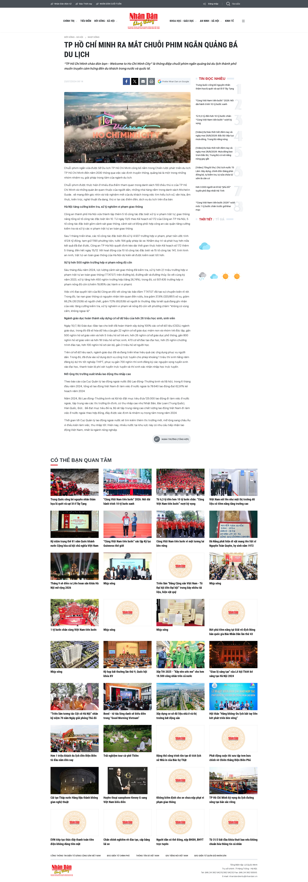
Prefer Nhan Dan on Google (175, 81)
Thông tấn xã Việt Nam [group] (147, 855)
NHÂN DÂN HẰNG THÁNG (143, 21)
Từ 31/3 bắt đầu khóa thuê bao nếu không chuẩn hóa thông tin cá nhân (233, 842)
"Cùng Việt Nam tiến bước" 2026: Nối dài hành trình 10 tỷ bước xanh (215, 102)
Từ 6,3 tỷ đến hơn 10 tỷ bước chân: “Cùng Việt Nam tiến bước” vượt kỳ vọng (214, 120)
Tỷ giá (219, 219)
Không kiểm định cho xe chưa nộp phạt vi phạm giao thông (180, 800)
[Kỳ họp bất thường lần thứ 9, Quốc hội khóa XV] (127, 654)
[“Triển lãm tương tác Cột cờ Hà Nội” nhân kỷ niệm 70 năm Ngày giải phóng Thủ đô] (75, 696)
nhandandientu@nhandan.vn (243, 876)
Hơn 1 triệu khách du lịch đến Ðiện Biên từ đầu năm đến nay (74, 758)
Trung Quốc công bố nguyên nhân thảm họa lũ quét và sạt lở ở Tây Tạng (215, 87)
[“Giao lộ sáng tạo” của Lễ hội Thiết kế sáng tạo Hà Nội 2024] (233, 654)
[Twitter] (134, 81)
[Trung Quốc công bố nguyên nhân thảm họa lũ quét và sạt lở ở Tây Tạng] (75, 482)
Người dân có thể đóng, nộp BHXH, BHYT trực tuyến (179, 842)
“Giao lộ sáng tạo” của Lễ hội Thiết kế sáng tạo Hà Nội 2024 (231, 674)
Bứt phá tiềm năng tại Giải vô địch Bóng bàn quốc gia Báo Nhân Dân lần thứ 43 (232, 632)
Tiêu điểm (85, 20)
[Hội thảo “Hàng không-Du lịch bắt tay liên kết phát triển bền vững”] (233, 696)
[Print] (151, 81)
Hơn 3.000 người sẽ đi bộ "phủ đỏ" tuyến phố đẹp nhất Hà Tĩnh (213, 189)
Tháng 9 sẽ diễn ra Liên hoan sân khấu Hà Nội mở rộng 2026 (74, 585)
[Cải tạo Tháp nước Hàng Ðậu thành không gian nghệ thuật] (75, 780)
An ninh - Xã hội (209, 20)
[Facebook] (126, 81)
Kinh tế (229, 20)
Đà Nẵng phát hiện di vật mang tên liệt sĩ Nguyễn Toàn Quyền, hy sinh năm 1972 (232, 543)
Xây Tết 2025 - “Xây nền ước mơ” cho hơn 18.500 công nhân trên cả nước (180, 674)
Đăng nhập (213, 4)
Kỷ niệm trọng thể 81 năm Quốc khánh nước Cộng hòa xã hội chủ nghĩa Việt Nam (74, 543)
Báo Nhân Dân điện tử (62, 870)
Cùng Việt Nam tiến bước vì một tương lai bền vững (180, 543)
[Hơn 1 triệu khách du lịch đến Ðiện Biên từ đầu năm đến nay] (75, 738)
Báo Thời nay (85, 4)
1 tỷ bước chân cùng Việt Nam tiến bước (74, 629)
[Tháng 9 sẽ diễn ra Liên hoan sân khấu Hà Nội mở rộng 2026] (75, 566)
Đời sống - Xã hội (104, 20)
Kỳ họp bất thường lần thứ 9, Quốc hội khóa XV (125, 674)
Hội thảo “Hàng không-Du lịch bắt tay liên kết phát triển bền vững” (233, 716)
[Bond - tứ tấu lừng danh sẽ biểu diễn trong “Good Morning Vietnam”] (127, 696)
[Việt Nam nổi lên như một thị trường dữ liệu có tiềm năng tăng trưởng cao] (233, 482)
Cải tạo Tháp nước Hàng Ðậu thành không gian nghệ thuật (74, 800)
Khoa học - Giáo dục (182, 20)
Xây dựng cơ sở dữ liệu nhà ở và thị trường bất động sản (176, 716)
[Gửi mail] (143, 81)
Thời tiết (205, 219)
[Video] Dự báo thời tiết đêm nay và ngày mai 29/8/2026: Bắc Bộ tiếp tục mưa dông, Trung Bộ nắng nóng (215, 136)
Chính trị (68, 20)
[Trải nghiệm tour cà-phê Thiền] (127, 738)
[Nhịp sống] (127, 566)
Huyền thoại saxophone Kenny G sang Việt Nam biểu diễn (125, 800)
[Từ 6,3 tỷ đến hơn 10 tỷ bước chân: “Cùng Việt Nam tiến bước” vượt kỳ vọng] (180, 482)
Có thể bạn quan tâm (81, 460)
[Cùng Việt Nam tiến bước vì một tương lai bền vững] (180, 524)
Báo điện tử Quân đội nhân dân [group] (210, 855)
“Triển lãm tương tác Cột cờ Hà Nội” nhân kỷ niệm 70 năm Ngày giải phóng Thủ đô (74, 716)
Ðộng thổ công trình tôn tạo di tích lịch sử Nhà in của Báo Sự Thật (178, 758)
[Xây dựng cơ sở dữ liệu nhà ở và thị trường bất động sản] (180, 696)
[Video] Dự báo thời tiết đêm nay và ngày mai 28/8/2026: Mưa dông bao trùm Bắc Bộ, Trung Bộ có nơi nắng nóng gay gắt (214, 153)
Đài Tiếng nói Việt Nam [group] (177, 855)
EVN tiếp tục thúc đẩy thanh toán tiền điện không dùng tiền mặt (72, 842)
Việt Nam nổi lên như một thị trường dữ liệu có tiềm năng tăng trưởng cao (232, 501)
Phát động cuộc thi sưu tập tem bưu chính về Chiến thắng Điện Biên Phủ (230, 758)
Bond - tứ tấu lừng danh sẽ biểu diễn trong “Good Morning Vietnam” (124, 716)
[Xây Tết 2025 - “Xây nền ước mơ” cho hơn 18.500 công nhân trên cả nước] (180, 654)
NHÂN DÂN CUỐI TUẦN (110, 4)
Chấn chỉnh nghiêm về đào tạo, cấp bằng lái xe (126, 842)
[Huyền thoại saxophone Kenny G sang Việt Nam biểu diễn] (127, 780)
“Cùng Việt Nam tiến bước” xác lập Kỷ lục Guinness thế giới (127, 543)
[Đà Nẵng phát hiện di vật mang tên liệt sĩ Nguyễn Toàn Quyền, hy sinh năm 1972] (233, 524)
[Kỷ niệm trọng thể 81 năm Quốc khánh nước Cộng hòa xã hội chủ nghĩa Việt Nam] (75, 524)
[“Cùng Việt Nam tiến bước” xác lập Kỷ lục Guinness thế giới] (127, 524)
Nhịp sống (93, 37)
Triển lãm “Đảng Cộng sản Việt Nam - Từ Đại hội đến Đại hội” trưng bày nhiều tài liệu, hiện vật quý (179, 588)
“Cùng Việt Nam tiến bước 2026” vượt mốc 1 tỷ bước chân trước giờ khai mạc (215, 206)
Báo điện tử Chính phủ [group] (118, 855)
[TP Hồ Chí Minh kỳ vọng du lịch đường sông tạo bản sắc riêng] (233, 780)
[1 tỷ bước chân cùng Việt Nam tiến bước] (75, 612)
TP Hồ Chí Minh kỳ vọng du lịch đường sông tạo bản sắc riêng (231, 800)
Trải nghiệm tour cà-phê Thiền (121, 755)
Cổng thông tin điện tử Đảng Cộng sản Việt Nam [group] (76, 855)
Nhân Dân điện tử (63, 4)
